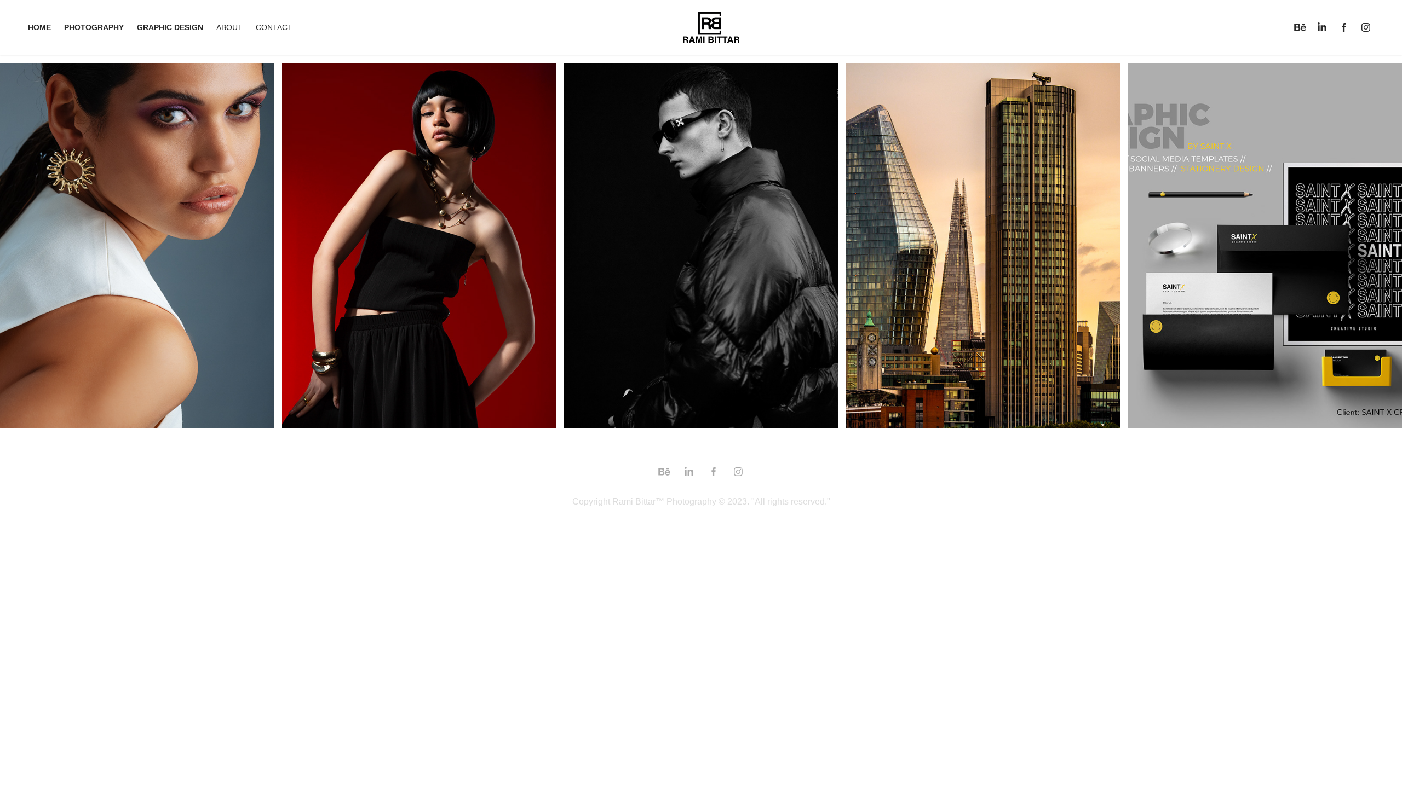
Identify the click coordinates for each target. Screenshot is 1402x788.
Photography (94, 27)
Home (39, 27)
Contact (274, 27)
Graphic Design (170, 27)
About (229, 27)
